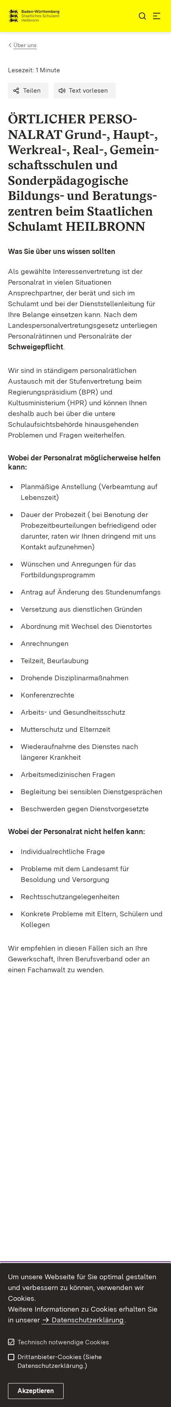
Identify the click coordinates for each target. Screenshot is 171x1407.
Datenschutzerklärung (88, 1320)
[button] (28, 91)
